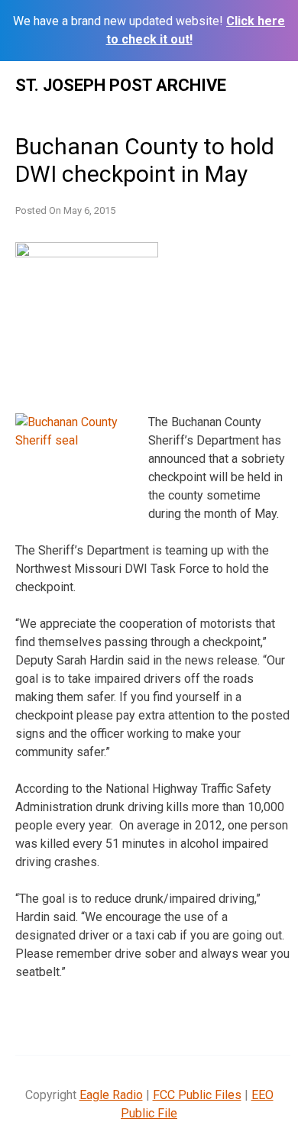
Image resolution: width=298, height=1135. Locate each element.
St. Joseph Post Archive (120, 85)
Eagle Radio (111, 1095)
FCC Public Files (197, 1095)
